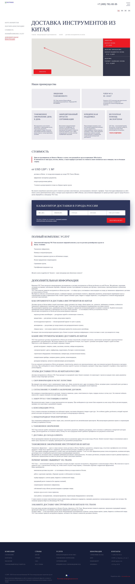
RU (119, 10)
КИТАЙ (37, 554)
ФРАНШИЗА (93, 564)
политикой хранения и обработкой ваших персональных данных (51, 220)
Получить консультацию (14, 26)
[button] (90, 67)
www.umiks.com (125, 576)
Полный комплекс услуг (14, 33)
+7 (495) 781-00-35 (107, 4)
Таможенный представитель (15, 564)
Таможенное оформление (65, 558)
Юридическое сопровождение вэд (68, 564)
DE (126, 10)
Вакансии (8, 561)
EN (122, 10)
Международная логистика (66, 554)
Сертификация (61, 561)
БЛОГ (91, 558)
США (36, 561)
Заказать (42, 71)
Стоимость (9, 30)
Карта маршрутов (12, 22)
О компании (9, 554)
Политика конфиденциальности (67, 578)
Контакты (8, 558)
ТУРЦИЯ (37, 558)
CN (129, 10)
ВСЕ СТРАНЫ (39, 564)
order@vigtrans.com (116, 561)
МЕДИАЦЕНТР (94, 561)
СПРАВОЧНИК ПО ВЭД (96, 554)
